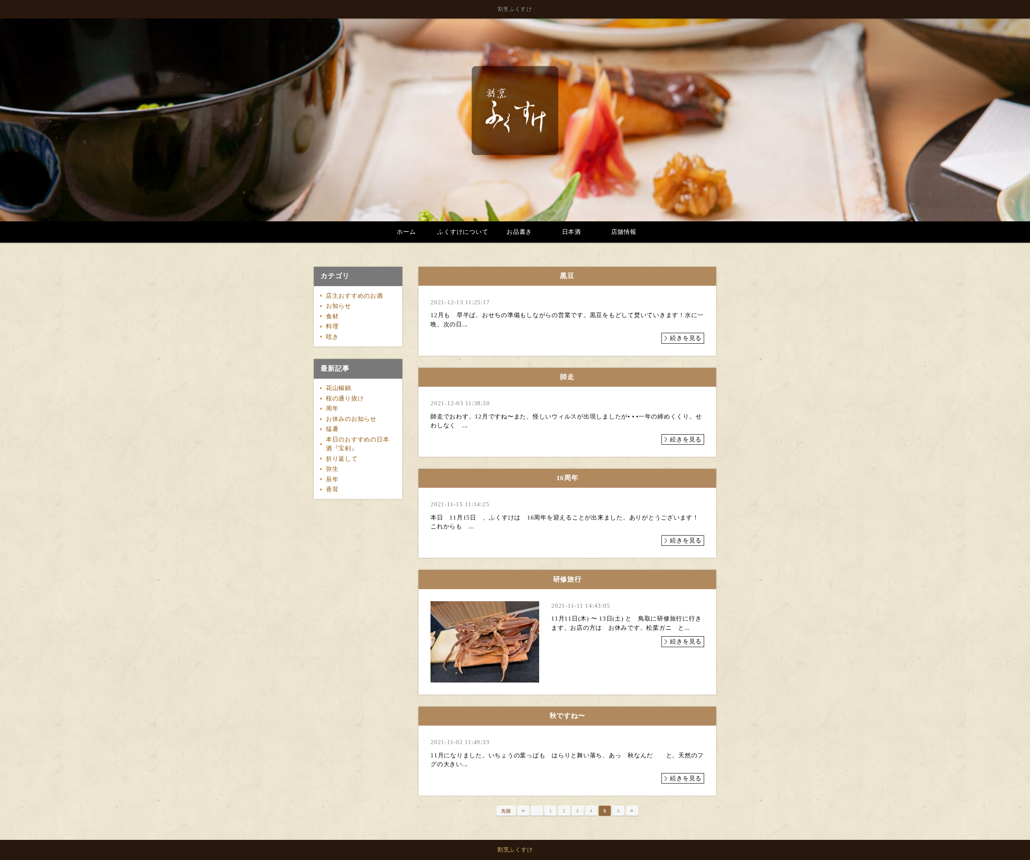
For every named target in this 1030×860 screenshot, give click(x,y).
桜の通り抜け (345, 398)
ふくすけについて (462, 232)
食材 (332, 316)
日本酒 (571, 232)
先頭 (506, 810)
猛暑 (332, 429)
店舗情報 (624, 232)
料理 (332, 326)
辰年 (332, 479)
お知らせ (338, 306)
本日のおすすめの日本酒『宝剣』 (357, 444)
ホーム (406, 232)
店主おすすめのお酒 (354, 296)
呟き (332, 337)
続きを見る (686, 338)
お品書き (519, 232)
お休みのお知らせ (351, 419)
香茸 (332, 489)
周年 (332, 408)
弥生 (332, 469)
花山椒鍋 (338, 388)
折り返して (342, 459)
